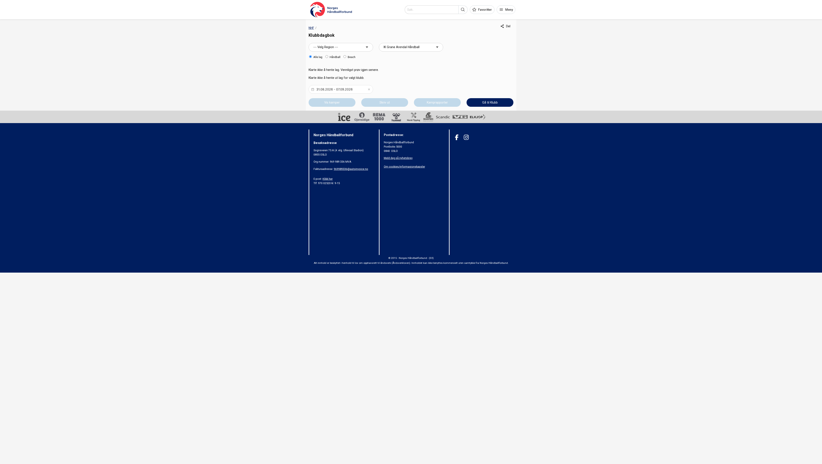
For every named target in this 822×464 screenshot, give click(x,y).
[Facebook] (457, 137)
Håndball (335, 57)
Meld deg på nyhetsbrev (398, 158)
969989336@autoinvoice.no (351, 169)
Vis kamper (332, 102)
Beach (351, 57)
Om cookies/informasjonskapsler (404, 166)
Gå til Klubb (490, 102)
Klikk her (328, 178)
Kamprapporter (437, 102)
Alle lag (317, 57)
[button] (463, 9)
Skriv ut (385, 102)
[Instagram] (466, 137)
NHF (311, 28)
